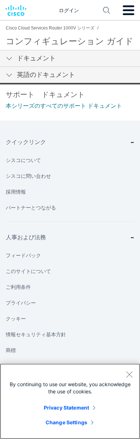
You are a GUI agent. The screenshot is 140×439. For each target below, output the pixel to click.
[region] (70, 401)
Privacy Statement (66, 408)
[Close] (129, 374)
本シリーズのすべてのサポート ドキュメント (64, 106)
